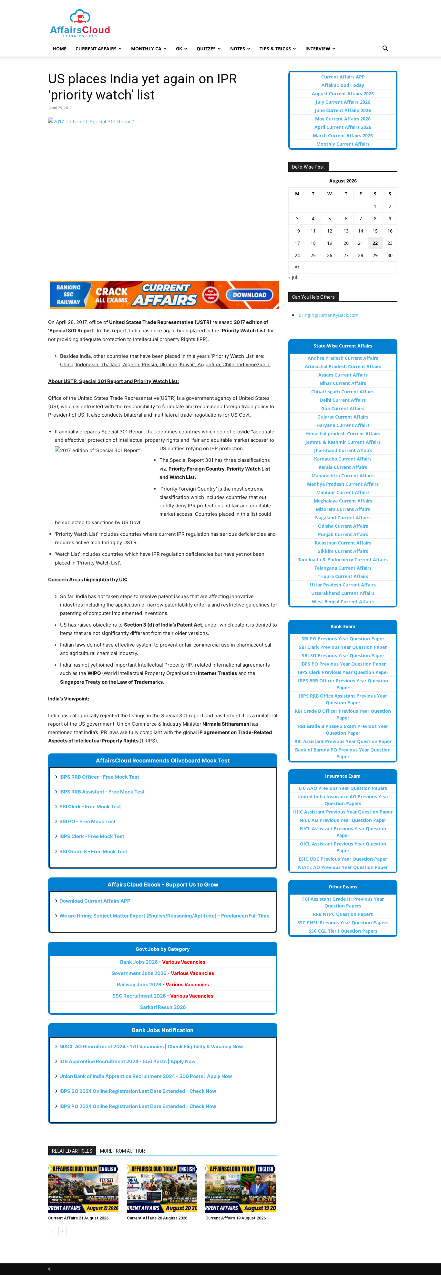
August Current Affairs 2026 (343, 93)
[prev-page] (52, 1231)
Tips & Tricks (275, 49)
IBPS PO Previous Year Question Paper (343, 664)
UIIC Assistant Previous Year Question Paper (343, 812)
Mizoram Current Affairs (343, 509)
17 (297, 243)
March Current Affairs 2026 (343, 135)
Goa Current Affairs (342, 408)
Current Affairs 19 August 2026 (235, 1218)
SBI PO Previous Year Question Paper (343, 639)
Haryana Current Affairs (343, 425)
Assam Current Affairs (343, 375)
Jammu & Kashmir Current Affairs (343, 442)
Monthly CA (146, 49)
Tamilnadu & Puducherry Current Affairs (343, 559)
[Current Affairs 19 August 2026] (241, 1188)
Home (60, 49)
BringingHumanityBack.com (328, 315)
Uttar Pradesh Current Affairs (343, 585)
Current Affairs (96, 49)
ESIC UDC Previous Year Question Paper (343, 859)
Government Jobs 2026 (162, 973)
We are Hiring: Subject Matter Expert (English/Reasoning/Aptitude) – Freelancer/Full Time (164, 916)
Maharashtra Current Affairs (343, 475)
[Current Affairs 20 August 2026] (163, 1188)
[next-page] (62, 1231)
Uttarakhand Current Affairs (342, 593)
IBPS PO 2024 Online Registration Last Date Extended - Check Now (137, 1106)
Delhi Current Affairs (343, 400)
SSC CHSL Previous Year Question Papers (342, 922)
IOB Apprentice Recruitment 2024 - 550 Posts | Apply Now (127, 1061)
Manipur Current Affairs (343, 492)
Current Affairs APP (343, 77)
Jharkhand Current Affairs (343, 450)
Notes (237, 49)
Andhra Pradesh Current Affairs (343, 358)
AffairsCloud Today (343, 85)
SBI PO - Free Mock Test (87, 821)
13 (346, 231)
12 (329, 231)
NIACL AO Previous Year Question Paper (343, 867)
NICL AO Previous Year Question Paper (343, 820)
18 (313, 243)
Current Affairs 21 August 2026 (78, 1218)
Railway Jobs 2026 (163, 984)
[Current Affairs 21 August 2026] (84, 1188)
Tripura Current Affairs (343, 576)
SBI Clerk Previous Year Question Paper (343, 647)
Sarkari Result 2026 (163, 1007)
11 (313, 231)
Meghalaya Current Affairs (343, 501)
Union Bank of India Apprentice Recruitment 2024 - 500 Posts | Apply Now (145, 1076)
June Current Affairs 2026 (343, 110)
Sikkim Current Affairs (343, 551)
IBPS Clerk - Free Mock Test (91, 836)
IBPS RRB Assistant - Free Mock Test (102, 792)
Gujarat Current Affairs (342, 417)
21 (360, 243)
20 (346, 243)
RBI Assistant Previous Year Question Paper (343, 741)
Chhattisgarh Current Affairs (342, 392)
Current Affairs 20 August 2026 (157, 1218)
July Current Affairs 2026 (343, 102)
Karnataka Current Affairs (343, 459)
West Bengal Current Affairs (343, 601)
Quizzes (206, 49)
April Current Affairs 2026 (342, 127)
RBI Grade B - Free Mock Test (93, 851)
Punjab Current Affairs (343, 534)
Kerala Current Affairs (343, 467)
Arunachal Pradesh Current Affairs (343, 366)
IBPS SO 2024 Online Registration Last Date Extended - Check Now (137, 1091)
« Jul (292, 277)
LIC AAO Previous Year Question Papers (343, 788)
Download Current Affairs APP (94, 901)
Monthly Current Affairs (343, 144)
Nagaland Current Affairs (343, 517)
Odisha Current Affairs (343, 526)
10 (297, 231)
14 (360, 231)
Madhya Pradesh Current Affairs (343, 484)
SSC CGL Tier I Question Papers (343, 931)
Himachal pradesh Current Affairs (342, 433)
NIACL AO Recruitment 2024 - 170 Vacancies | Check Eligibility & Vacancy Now (151, 1046)
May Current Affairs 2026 (343, 119)
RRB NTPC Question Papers (343, 914)
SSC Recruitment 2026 (162, 996)
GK (179, 49)
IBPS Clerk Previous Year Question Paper (343, 672)
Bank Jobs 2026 (162, 962)
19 (329, 243)
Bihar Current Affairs (343, 383)
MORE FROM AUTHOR (122, 1151)
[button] (385, 49)
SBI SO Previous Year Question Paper (343, 655)
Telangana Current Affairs (343, 568)
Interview (317, 49)
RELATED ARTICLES (72, 1151)
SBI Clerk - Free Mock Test (90, 806)
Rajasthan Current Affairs (343, 543)
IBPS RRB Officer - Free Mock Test (99, 777)
